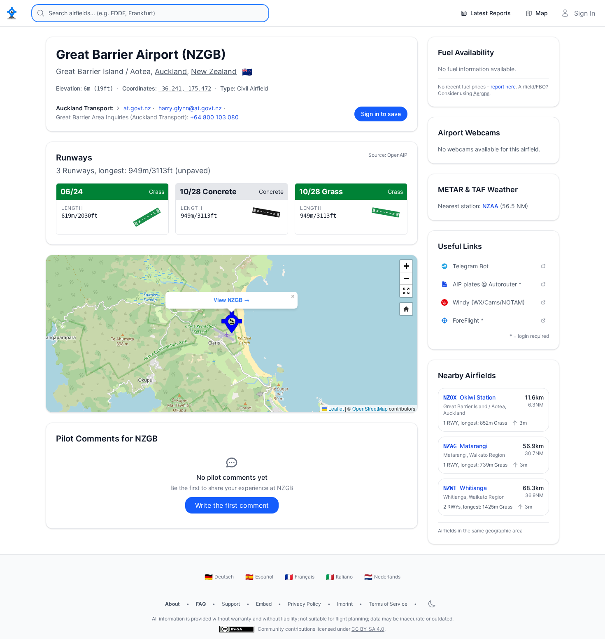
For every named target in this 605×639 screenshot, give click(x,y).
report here (503, 87)
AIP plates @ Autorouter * (487, 284)
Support (231, 604)
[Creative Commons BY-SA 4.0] (236, 628)
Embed (264, 604)
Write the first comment (232, 505)
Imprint (345, 604)
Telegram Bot (471, 266)
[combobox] (150, 13)
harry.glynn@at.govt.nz (190, 108)
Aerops (481, 93)
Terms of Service (388, 604)
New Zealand (214, 71)
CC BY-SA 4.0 (367, 629)
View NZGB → (231, 300)
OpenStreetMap (370, 408)
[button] (231, 322)
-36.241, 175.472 (184, 88)
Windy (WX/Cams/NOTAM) (489, 302)
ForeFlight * (468, 320)
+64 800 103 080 (214, 117)
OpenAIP (397, 155)
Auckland (171, 71)
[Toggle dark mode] (432, 604)
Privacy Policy (304, 604)
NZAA (490, 205)
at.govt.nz (137, 108)
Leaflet (335, 408)
